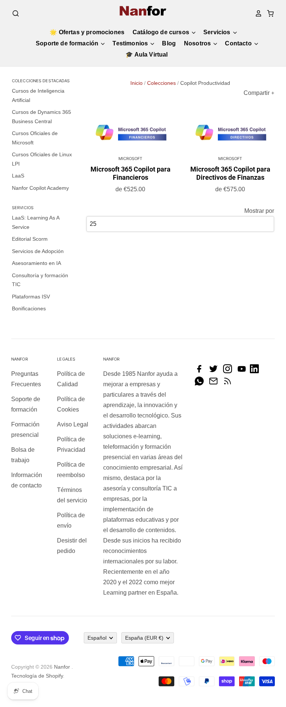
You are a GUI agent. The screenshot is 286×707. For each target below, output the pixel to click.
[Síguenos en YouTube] (243, 371)
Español (97, 638)
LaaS (18, 176)
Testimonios (130, 43)
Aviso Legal (72, 424)
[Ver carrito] (268, 13)
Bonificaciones (29, 308)
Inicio (136, 83)
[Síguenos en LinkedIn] (256, 371)
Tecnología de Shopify (37, 676)
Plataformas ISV (31, 297)
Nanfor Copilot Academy (40, 188)
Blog (169, 43)
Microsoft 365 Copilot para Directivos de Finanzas (230, 173)
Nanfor (62, 667)
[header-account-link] (256, 13)
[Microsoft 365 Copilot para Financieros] (130, 133)
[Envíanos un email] (215, 383)
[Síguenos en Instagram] (229, 371)
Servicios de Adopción (38, 251)
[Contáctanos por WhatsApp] (201, 383)
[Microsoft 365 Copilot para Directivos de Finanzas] (230, 133)
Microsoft (130, 158)
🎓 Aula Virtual (146, 54)
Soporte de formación (68, 43)
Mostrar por (259, 211)
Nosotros (198, 43)
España (144, 638)
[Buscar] (15, 13)
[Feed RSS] (229, 383)
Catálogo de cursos (162, 32)
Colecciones (161, 83)
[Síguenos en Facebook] (201, 371)
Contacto (239, 43)
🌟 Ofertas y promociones (87, 32)
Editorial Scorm (30, 239)
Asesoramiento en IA (36, 263)
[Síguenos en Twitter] (215, 371)
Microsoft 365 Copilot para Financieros (130, 173)
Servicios (217, 32)
